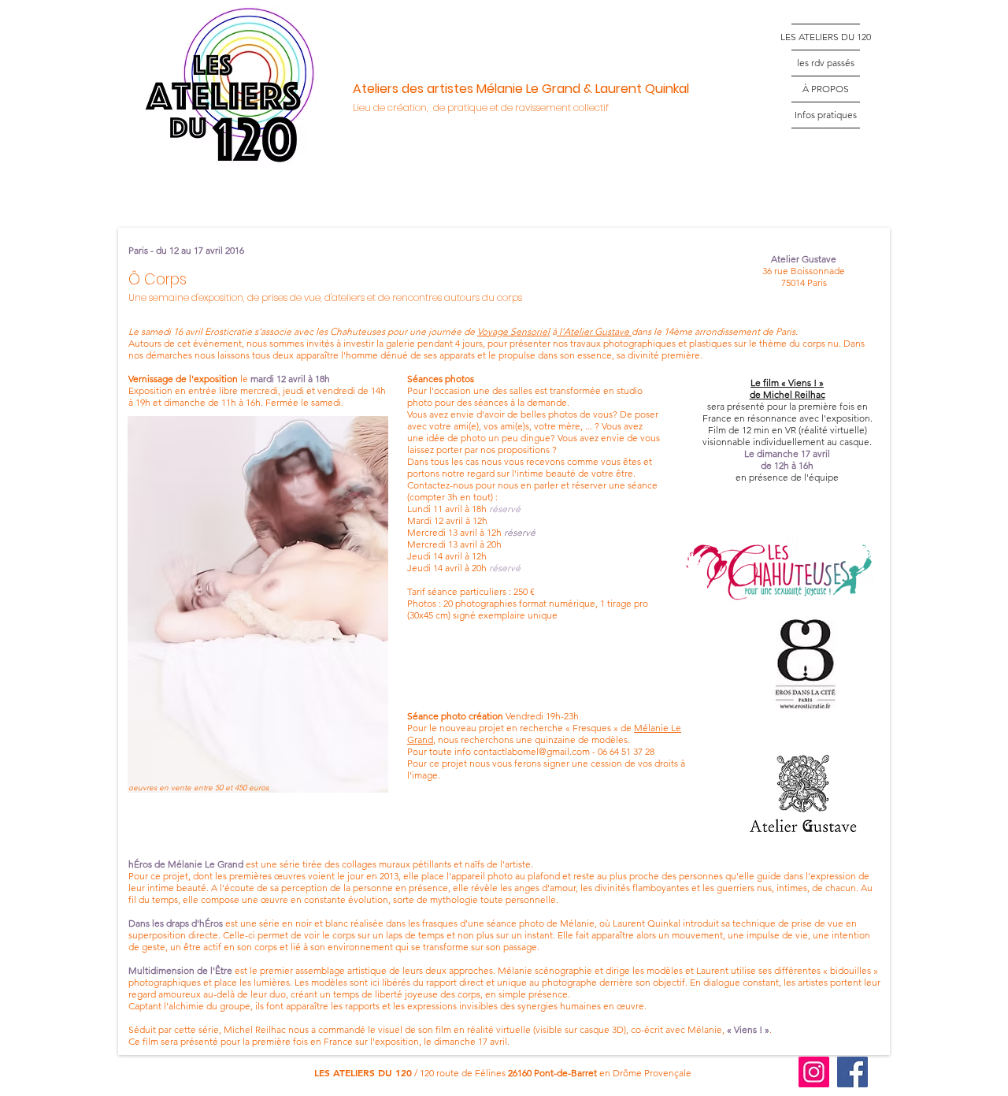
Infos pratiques (826, 115)
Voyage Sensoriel (513, 331)
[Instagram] (814, 1072)
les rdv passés (825, 63)
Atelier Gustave (598, 331)
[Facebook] (852, 1072)
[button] (258, 604)
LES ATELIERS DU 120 (825, 37)
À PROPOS (825, 89)
